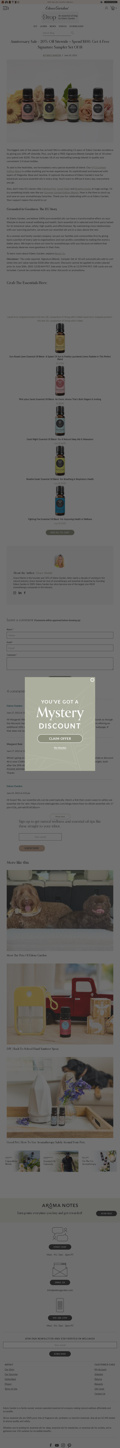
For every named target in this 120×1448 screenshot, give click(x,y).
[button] (60, 748)
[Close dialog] (92, 679)
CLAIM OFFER (60, 738)
